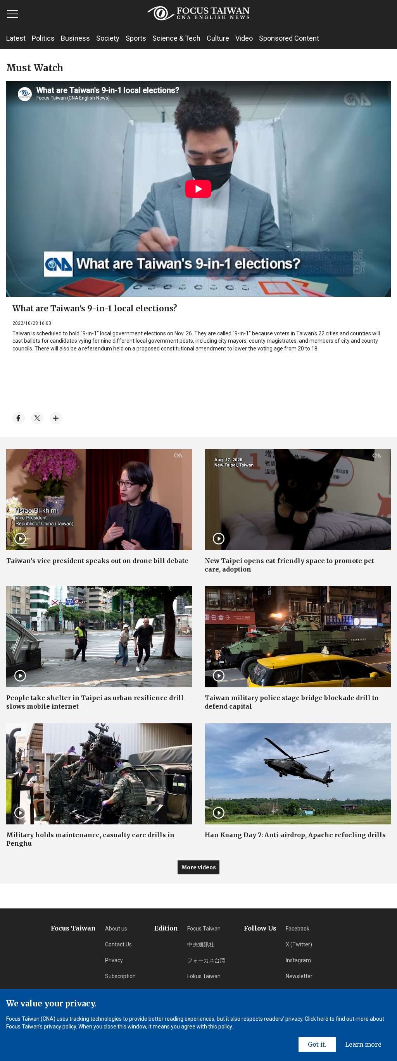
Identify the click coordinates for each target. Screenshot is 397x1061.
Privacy (114, 960)
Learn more (363, 1044)
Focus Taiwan (204, 928)
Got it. (317, 1044)
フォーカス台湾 (206, 960)
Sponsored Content (289, 38)
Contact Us (118, 944)
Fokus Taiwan (204, 976)
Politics (43, 38)
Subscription (120, 976)
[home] (198, 13)
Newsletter (299, 976)
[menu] (12, 14)
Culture (218, 38)
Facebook (297, 928)
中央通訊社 (200, 944)
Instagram (298, 960)
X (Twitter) (299, 944)
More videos (198, 867)
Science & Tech (176, 38)
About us (116, 928)
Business (75, 38)
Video (244, 38)
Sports (136, 38)
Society (107, 38)
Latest (16, 38)
